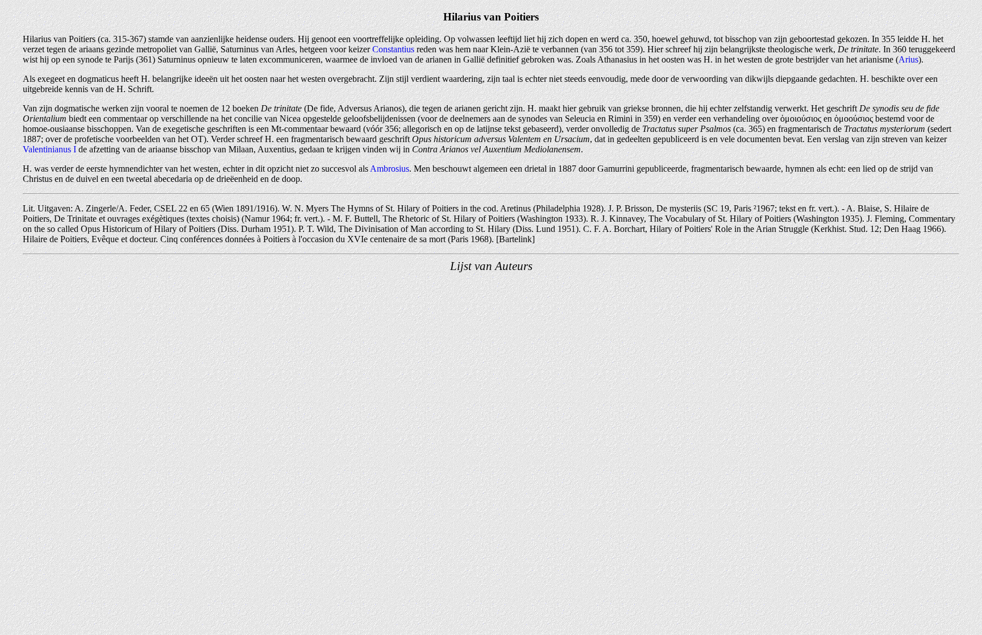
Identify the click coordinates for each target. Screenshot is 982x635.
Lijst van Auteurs (491, 265)
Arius (908, 59)
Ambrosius (389, 168)
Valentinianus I (49, 149)
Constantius (393, 49)
